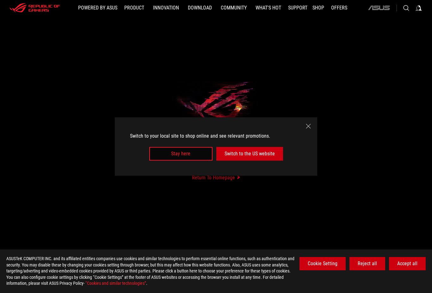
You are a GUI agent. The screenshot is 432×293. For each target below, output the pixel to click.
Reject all (367, 263)
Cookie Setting (322, 263)
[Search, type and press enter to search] (406, 8)
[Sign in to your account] (419, 8)
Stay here (180, 154)
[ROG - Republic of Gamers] (34, 8)
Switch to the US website (250, 154)
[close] (308, 126)
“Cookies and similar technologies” (115, 283)
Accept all (407, 263)
